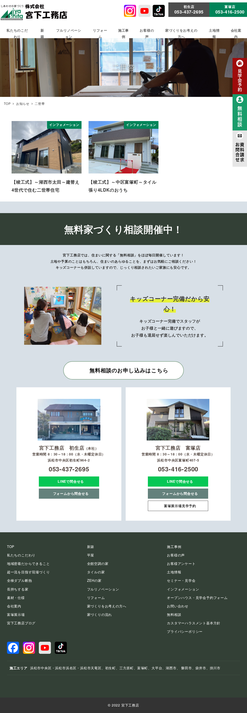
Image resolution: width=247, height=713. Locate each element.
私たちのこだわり (21, 555)
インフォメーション (183, 589)
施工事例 (174, 546)
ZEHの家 (94, 580)
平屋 (90, 555)
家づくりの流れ (99, 614)
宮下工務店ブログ (21, 622)
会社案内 (14, 606)
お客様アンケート (181, 563)
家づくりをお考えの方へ (106, 606)
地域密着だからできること (28, 563)
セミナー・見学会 (181, 580)
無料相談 (174, 614)
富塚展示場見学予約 (180, 505)
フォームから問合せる (71, 493)
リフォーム (96, 597)
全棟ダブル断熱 (19, 580)
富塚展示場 (16, 614)
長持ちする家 (17, 589)
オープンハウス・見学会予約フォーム (197, 597)
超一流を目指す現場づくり (28, 571)
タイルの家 (96, 571)
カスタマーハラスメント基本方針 (193, 622)
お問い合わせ (177, 606)
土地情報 (174, 571)
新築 (90, 546)
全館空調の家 (98, 563)
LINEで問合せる (71, 481)
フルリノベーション (103, 589)
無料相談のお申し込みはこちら (128, 370)
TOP (10, 546)
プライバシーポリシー (185, 631)
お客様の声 (176, 555)
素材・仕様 (16, 597)
